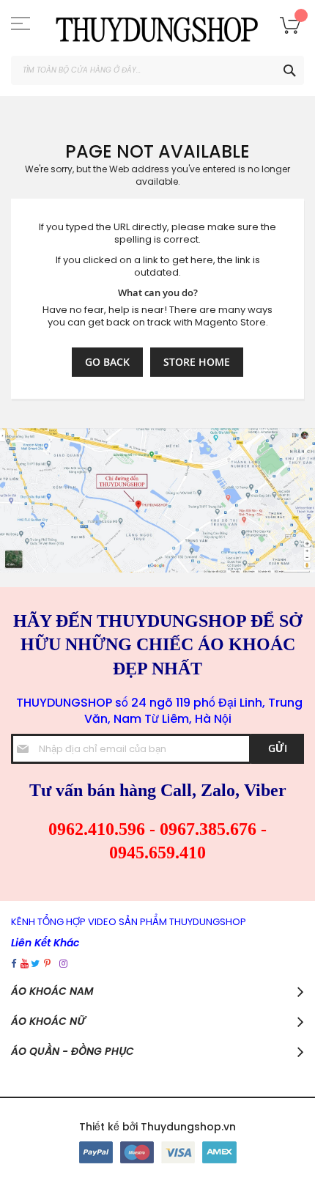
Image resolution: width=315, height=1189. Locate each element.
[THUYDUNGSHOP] (157, 27)
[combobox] (157, 70)
